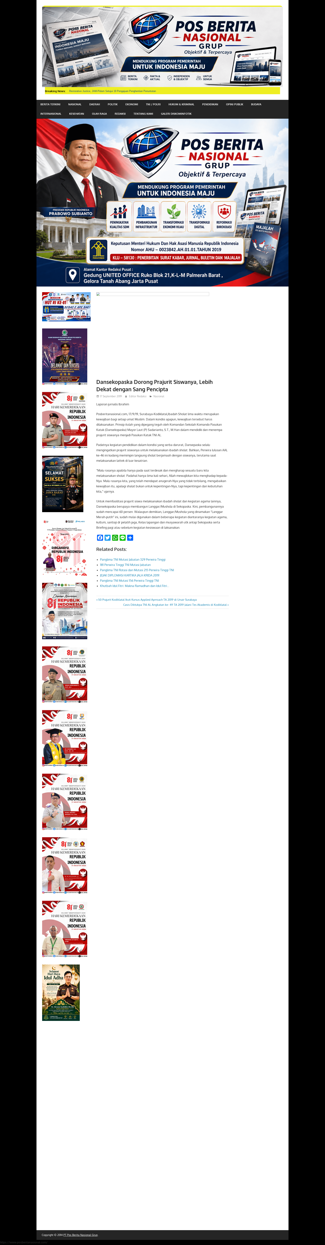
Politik (113, 104)
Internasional (50, 113)
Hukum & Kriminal (181, 104)
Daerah (94, 104)
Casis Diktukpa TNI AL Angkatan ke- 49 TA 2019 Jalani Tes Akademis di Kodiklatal (175, 605)
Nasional (74, 104)
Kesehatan (76, 113)
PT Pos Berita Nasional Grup (80, 1235)
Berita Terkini (50, 104)
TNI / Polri (153, 104)
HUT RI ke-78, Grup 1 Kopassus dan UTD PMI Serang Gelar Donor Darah (109, 91)
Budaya (256, 104)
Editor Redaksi (138, 396)
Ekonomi (131, 104)
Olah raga (99, 113)
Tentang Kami (143, 113)
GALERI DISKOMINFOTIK (176, 113)
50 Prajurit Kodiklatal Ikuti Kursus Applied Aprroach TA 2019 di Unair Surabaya (147, 599)
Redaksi (120, 113)
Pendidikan (210, 104)
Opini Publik (234, 104)
